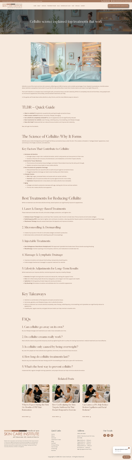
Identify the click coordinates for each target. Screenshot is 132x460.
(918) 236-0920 (81, 433)
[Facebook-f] (104, 435)
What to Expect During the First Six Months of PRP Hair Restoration (35, 407)
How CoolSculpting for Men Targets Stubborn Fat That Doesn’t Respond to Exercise (64, 407)
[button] (106, 1)
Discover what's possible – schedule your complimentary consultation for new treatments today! (22, 1)
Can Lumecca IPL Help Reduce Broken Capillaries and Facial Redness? (95, 407)
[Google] (111, 435)
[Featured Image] (36, 393)
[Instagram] (108, 435)
